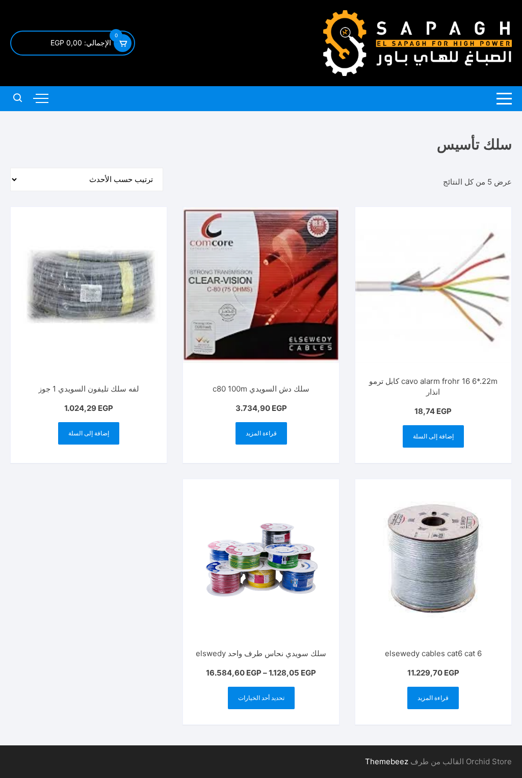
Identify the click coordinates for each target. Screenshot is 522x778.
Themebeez (386, 761)
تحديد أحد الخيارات (261, 698)
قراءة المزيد (261, 433)
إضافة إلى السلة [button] (433, 436)
